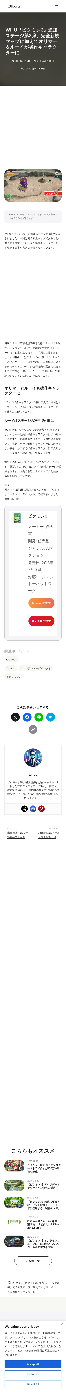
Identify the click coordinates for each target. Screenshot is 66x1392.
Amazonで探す (41, 603)
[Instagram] (33, 808)
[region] (33, 1356)
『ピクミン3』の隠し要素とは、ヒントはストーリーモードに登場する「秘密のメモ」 (44, 1205)
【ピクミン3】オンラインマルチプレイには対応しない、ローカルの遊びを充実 (44, 1244)
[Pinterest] (41, 808)
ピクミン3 (15, 676)
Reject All (33, 1384)
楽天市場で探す (41, 621)
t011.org (13, 6)
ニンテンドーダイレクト (37, 668)
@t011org (38, 68)
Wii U (12, 668)
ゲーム (12, 659)
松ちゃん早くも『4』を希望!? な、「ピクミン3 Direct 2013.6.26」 (44, 1224)
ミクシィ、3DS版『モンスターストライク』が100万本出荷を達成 (44, 1168)
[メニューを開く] (56, 6)
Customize (33, 1374)
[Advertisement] (33, 125)
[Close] (62, 1323)
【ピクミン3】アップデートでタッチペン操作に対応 (43, 1186)
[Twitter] (24, 808)
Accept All (33, 1364)
